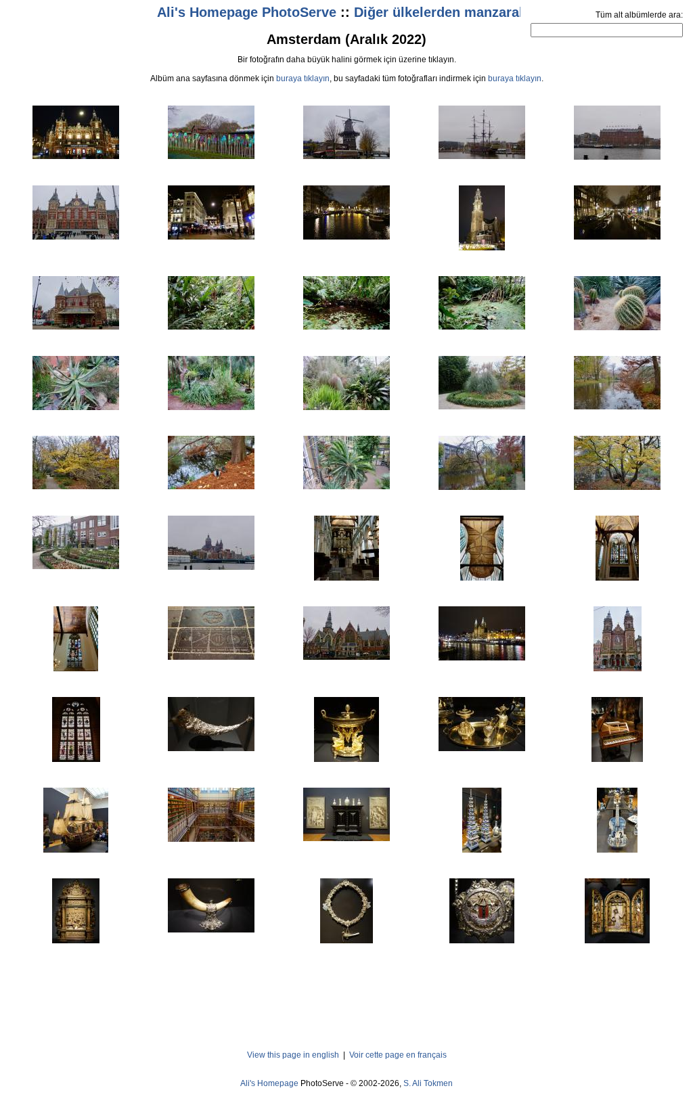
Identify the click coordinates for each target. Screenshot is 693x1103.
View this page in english (293, 1055)
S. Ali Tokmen (428, 1083)
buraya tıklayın (303, 78)
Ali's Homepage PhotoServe (246, 12)
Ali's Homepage (269, 1083)
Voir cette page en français (398, 1055)
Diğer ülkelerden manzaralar (445, 12)
